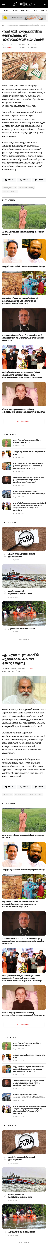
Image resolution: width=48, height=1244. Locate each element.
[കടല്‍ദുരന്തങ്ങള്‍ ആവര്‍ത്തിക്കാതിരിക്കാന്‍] (24, 576)
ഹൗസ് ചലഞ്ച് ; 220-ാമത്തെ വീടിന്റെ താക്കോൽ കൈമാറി (23, 233)
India (10, 47)
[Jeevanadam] (24, 3)
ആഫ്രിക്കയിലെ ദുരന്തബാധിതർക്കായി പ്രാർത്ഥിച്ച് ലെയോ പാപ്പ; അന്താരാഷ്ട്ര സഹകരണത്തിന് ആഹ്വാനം (20, 301)
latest (15, 10)
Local (35, 10)
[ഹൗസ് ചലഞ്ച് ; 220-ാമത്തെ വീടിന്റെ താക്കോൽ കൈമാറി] (24, 216)
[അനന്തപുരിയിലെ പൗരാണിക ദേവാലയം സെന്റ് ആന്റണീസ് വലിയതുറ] (6, 494)
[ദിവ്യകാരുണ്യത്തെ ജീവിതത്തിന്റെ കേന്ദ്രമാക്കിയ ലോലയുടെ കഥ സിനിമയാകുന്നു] (24, 394)
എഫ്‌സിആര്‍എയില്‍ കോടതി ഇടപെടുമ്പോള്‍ (21, 555)
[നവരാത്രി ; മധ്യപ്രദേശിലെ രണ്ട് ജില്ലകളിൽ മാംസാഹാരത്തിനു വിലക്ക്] (24, 66)
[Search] (44, 3)
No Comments (21, 47)
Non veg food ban (10, 191)
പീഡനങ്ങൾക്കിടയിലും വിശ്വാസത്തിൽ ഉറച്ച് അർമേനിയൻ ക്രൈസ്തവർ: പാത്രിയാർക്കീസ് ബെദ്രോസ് (23, 338)
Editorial (25, 10)
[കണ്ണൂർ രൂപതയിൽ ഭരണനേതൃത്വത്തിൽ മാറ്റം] (24, 251)
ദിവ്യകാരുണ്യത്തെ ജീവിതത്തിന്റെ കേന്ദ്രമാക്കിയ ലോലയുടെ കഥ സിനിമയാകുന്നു (23, 410)
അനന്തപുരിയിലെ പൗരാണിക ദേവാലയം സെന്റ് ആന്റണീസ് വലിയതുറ (29, 492)
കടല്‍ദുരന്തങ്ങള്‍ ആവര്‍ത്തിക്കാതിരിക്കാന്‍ (20, 592)
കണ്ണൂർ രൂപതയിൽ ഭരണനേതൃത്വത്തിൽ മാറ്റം (23, 266)
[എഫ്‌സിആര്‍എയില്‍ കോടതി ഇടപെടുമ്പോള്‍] (24, 539)
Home (6, 10)
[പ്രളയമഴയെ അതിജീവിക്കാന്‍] (24, 613)
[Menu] (3, 3)
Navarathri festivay (26, 188)
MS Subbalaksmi (21, 794)
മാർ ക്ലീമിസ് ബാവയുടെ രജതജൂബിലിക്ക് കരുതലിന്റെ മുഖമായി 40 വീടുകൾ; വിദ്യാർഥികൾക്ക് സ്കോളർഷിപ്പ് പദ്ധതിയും (22, 375)
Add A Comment (24, 421)
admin (7, 45)
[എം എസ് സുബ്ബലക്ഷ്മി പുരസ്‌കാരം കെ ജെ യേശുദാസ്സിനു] (24, 690)
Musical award (35, 794)
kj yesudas (7, 794)
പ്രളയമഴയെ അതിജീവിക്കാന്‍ (21, 628)
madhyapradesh (9, 188)
